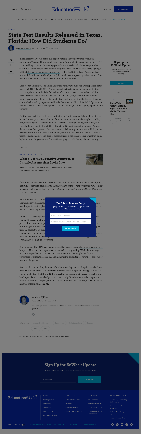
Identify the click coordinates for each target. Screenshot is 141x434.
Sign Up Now (70, 228)
